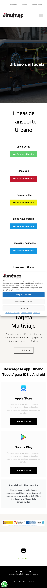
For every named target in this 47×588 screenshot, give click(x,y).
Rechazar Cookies (23, 301)
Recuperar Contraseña (37, 4)
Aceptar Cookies (23, 294)
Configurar (24, 308)
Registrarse (24, 4)
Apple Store (23, 398)
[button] (23, 550)
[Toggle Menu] (41, 15)
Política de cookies (13, 313)
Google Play (23, 447)
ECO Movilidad (23, 559)
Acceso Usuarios (13, 4)
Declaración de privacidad (30, 313)
